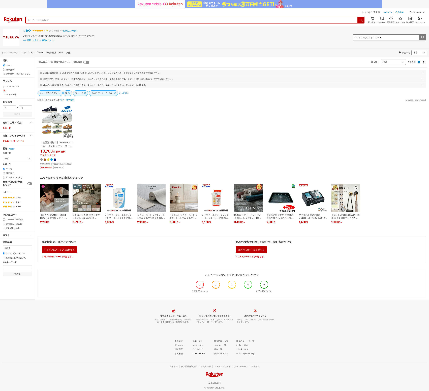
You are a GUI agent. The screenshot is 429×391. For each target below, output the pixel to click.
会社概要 (27, 40)
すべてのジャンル (11, 86)
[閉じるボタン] (422, 73)
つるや (27, 30)
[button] (417, 13)
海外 (12, 149)
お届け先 (7, 153)
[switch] (29, 183)
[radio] (4, 65)
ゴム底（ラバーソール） (14, 141)
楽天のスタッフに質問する (251, 250)
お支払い (37, 40)
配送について (48, 40)
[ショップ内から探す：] (422, 37)
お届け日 (7, 164)
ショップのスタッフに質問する (59, 250)
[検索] (361, 20)
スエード (7, 128)
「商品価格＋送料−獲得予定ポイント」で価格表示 (59, 62)
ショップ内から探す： (365, 37)
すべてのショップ (10, 52)
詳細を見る (141, 85)
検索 (18, 114)
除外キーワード (10, 262)
